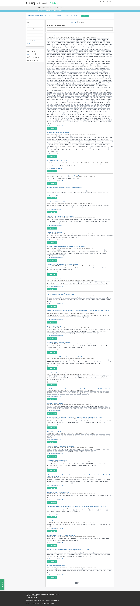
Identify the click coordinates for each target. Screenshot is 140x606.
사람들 (53, 15)
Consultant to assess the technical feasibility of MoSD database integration (64, 372)
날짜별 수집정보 (30, 44)
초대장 (110, 1)
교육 (38, 15)
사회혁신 (68, 15)
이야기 (58, 7)
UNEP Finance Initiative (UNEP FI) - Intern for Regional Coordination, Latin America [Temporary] (69, 549)
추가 (35, 29)
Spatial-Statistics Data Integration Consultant (57, 460)
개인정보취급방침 (50, 603)
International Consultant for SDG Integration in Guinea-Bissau (61, 446)
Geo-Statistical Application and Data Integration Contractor (60, 216)
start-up (63, 15)
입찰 (41, 15)
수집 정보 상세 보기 (52, 128)
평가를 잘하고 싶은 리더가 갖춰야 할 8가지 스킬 (57, 160)
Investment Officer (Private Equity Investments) (58, 132)
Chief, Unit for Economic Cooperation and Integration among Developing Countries (66, 175)
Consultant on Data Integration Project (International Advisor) (61, 535)
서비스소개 (33, 603)
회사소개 (28, 603)
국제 (76, 15)
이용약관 (43, 603)
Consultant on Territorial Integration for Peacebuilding (59, 342)
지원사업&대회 (31, 15)
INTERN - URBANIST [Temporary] (54, 326)
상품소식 (46, 15)
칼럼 (60, 15)
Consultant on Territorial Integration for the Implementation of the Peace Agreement (66, 246)
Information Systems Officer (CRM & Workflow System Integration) (62, 264)
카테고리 (29, 35)
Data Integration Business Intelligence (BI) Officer (58, 492)
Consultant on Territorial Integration (55, 403)
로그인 (103, 1)
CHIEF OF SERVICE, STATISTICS (54, 431)
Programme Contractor (52, 35)
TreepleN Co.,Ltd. (37, 600)
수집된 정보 (29, 54)
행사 (50, 15)
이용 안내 (62, 7)
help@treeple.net (33, 597)
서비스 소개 (48, 7)
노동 (74, 15)
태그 (28, 38)
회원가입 (106, 1)
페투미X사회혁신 (41, 7)
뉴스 (43, 15)
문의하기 (38, 603)
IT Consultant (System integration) (54, 232)
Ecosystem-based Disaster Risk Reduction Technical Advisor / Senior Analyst (64, 356)
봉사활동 (57, 15)
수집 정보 (29, 41)
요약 (28, 26)
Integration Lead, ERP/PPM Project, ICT (56, 201)
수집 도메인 (29, 29)
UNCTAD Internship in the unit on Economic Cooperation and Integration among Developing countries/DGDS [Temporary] (75, 417)
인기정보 (29, 32)
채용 (36, 15)
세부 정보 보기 (79, 29)
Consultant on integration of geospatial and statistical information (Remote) (64, 187)
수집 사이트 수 (30, 53)
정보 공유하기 (85, 16)
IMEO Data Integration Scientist (54, 278)
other (79, 15)
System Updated (55, 600)
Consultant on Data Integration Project (56, 565)
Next (82, 582)
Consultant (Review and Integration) (55, 520)
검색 (100, 1)
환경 (71, 15)
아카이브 (54, 7)
